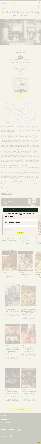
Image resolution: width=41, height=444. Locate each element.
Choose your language (8, 216)
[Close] (36, 210)
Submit (20, 232)
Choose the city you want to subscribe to (12, 222)
